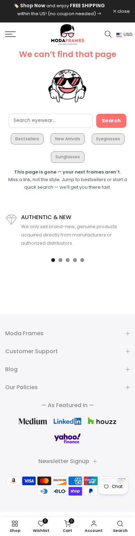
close (123, 11)
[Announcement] (59, 10)
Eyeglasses (108, 139)
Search (111, 120)
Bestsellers (27, 139)
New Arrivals (67, 139)
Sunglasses (67, 157)
